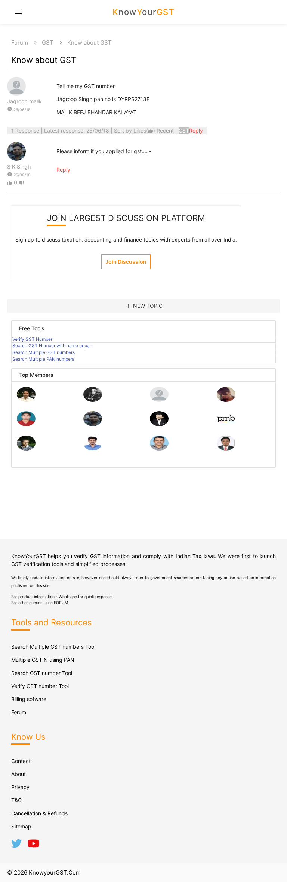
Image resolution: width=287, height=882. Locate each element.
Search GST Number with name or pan (52, 345)
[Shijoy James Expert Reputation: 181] (159, 448)
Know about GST (89, 42)
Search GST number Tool (41, 673)
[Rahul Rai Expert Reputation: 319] (159, 424)
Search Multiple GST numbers (43, 352)
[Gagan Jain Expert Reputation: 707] (226, 400)
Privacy (20, 787)
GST (47, 42)
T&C (16, 800)
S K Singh (19, 166)
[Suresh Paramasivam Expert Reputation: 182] (92, 448)
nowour (143, 12)
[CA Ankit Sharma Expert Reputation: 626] (26, 424)
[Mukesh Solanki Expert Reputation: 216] (26, 448)
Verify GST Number (32, 339)
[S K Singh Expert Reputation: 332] (92, 424)
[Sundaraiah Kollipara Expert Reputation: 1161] (159, 400)
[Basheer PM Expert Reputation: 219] (226, 424)
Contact (21, 761)
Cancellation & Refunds (39, 813)
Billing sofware (28, 699)
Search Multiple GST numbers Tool (53, 646)
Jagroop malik (24, 101)
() (145, 130)
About (18, 774)
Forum (19, 42)
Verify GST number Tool (40, 686)
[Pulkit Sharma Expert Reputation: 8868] (26, 400)
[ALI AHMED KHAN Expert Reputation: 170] (226, 448)
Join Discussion (125, 261)
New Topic (144, 306)
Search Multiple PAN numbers (43, 359)
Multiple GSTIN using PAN (42, 660)
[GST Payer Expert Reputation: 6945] (92, 400)
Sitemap (21, 826)
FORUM (61, 602)
